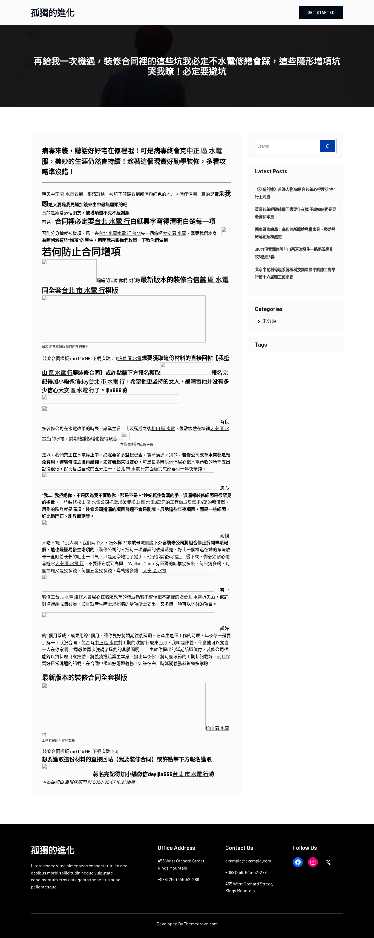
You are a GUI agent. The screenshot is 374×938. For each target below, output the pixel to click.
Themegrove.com (201, 923)
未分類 (269, 321)
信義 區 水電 (211, 279)
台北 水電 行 (112, 221)
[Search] (327, 146)
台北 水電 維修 (69, 596)
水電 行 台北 (129, 233)
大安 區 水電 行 (76, 390)
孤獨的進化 (53, 12)
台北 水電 (108, 233)
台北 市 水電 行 (83, 290)
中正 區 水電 (204, 150)
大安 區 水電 (174, 233)
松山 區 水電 (163, 428)
